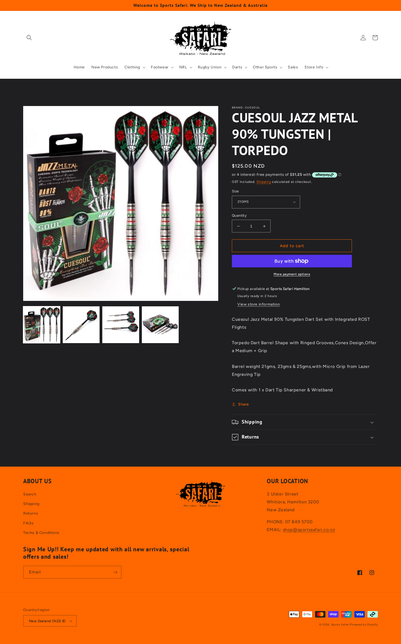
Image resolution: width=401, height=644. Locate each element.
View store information (258, 304)
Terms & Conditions (41, 532)
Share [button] (243, 404)
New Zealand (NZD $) (47, 621)
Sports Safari (340, 624)
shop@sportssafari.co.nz (309, 529)
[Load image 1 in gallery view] (41, 324)
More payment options (292, 274)
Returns (30, 513)
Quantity (239, 215)
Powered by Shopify (364, 624)
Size (235, 191)
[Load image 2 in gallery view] (81, 324)
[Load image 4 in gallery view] (160, 324)
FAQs (28, 523)
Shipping (263, 182)
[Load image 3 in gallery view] (120, 324)
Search (30, 494)
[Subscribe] (115, 572)
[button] (29, 38)
